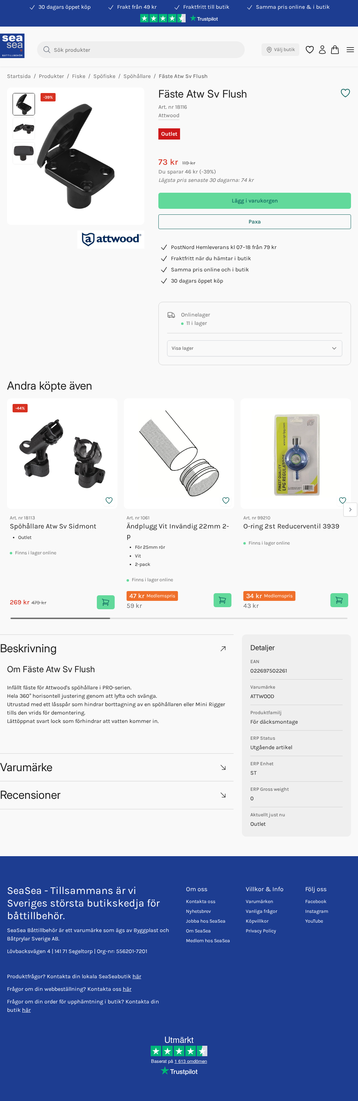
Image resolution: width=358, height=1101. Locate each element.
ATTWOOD (262, 696)
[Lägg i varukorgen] (106, 602)
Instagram (316, 911)
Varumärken (259, 901)
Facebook (316, 901)
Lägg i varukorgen (255, 200)
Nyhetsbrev (198, 911)
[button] (117, 648)
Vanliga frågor (261, 911)
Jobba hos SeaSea (205, 921)
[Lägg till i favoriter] (109, 500)
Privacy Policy (261, 931)
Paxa (255, 221)
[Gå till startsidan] (12, 46)
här (137, 976)
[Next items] (350, 510)
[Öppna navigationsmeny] (350, 50)
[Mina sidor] (322, 50)
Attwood (168, 115)
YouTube (314, 921)
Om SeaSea (198, 931)
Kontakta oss (200, 901)
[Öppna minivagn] (335, 50)
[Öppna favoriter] (310, 50)
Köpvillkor (257, 921)
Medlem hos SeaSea (208, 941)
